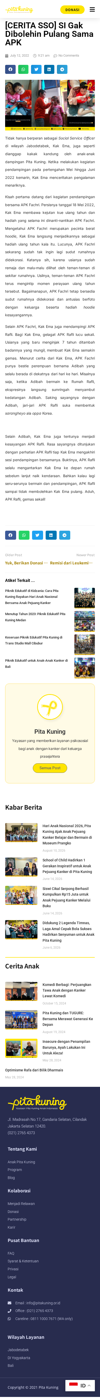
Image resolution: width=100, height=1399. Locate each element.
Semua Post (50, 768)
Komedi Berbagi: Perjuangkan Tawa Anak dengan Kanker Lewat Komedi (67, 990)
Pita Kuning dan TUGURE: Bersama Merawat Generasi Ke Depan (68, 1019)
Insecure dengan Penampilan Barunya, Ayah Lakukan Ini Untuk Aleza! (66, 1047)
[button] (10, 69)
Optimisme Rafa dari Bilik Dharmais (34, 1070)
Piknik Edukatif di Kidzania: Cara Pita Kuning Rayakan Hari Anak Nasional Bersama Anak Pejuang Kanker (31, 597)
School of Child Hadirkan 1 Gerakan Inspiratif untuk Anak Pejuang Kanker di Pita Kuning (67, 866)
